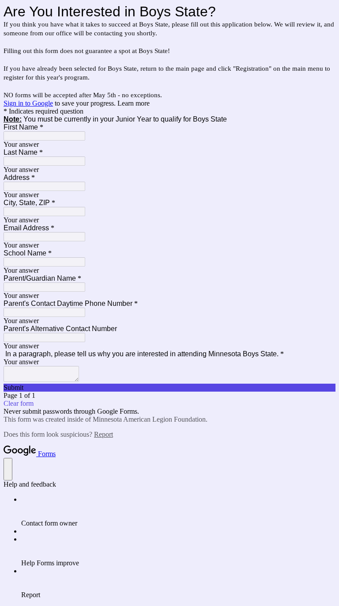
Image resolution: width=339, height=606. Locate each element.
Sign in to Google (28, 103)
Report (103, 434)
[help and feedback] (8, 469)
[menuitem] (178, 511)
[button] (169, 388)
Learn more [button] (133, 103)
